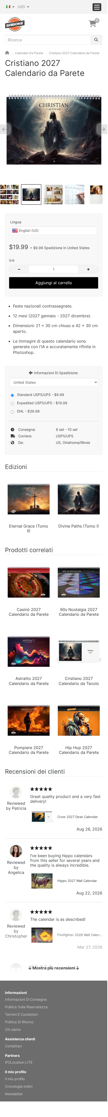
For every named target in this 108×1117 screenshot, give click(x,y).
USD (22, 7)
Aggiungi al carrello (53, 282)
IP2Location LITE (18, 1062)
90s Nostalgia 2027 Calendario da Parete (79, 612)
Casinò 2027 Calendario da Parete (29, 612)
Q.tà (11, 260)
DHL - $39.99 (28, 411)
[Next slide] (101, 129)
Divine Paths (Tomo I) (78, 526)
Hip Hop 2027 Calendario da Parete (79, 750)
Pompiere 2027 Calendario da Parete (29, 750)
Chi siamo (13, 1029)
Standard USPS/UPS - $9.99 (40, 394)
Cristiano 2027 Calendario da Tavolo (79, 681)
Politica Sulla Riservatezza (26, 1007)
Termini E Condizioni (21, 1014)
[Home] (7, 53)
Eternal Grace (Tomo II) (28, 528)
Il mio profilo (15, 1079)
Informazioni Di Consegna (26, 999)
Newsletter (14, 1094)
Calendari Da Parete (29, 53)
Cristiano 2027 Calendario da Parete (74, 53)
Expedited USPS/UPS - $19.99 (42, 403)
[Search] (96, 40)
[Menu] (97, 7)
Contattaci (13, 1046)
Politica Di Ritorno (19, 1022)
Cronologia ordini (18, 1086)
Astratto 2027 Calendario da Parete (29, 681)
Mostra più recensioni (53, 967)
